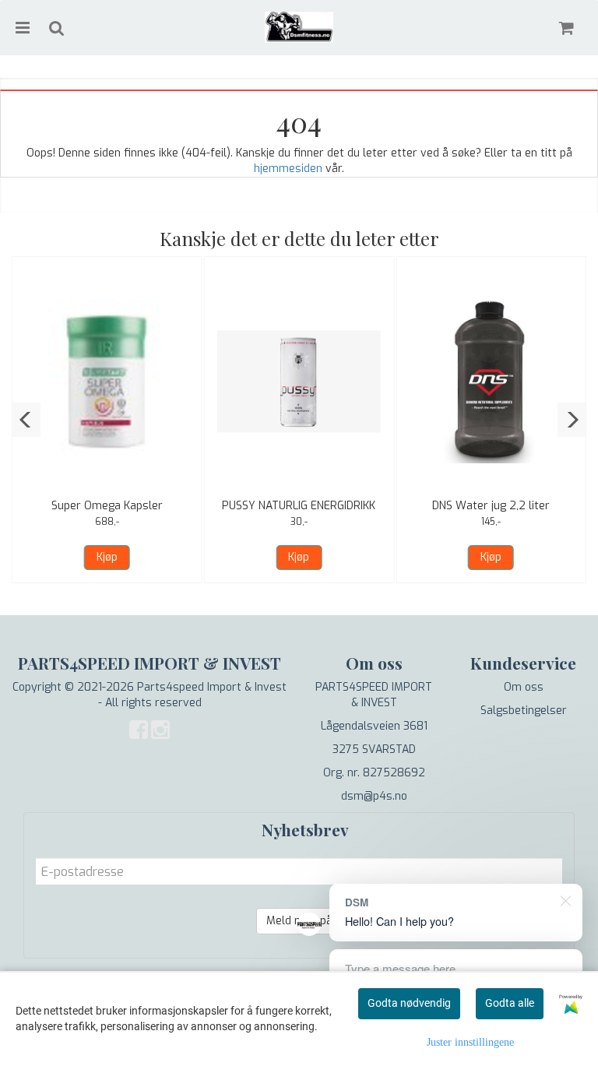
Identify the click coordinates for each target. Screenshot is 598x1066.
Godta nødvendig (409, 1003)
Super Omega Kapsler (107, 505)
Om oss (523, 687)
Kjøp (107, 557)
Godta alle (509, 1003)
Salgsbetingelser (523, 710)
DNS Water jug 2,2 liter (491, 505)
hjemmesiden (288, 168)
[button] (26, 420)
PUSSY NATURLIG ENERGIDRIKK (298, 505)
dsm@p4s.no (374, 796)
